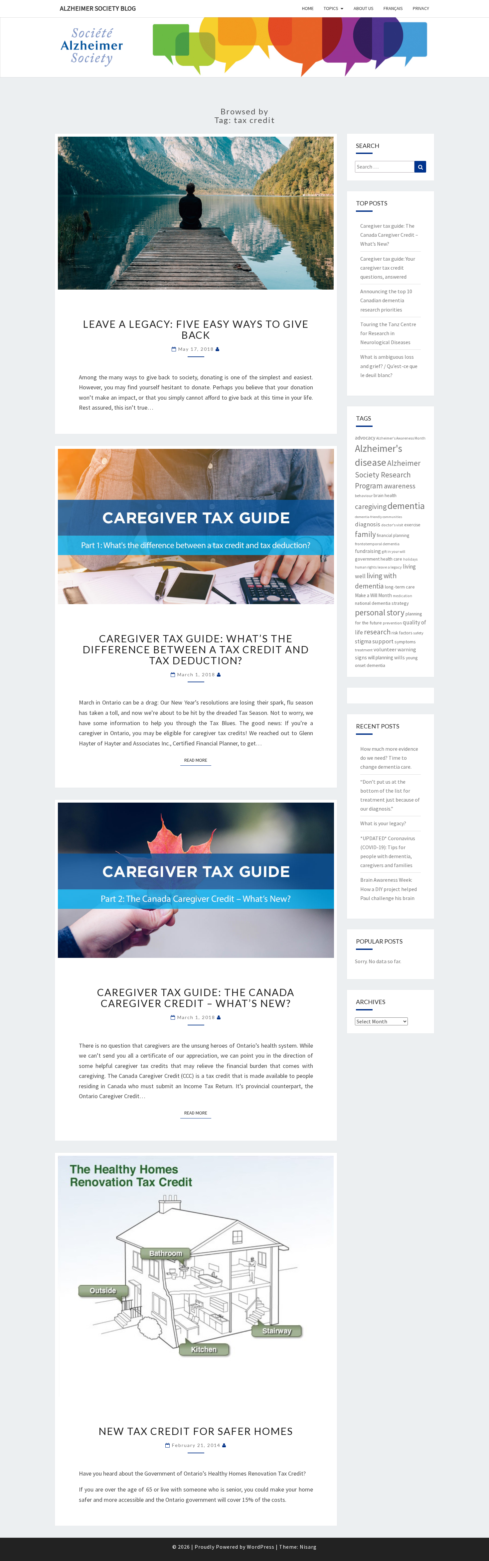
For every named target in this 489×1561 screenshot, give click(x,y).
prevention (392, 622)
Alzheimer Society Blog (98, 8)
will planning (380, 657)
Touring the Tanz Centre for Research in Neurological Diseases (388, 333)
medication (402, 595)
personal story (380, 612)
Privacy (421, 8)
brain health (385, 495)
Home (308, 8)
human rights (366, 567)
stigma (363, 641)
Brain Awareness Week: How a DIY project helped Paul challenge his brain (388, 888)
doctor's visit (392, 524)
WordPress (260, 1546)
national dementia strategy (382, 603)
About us (364, 8)
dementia (406, 506)
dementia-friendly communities (378, 517)
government (367, 559)
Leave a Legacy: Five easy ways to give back (196, 329)
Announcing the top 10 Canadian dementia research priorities (386, 300)
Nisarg (308, 1546)
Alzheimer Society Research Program (387, 474)
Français (393, 8)
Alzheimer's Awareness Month (400, 438)
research (377, 631)
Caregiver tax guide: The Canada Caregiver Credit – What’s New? (195, 997)
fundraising (368, 551)
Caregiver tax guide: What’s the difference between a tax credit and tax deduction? (195, 649)
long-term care (400, 587)
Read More (197, 760)
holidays (410, 559)
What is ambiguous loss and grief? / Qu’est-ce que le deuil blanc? (388, 365)
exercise (412, 525)
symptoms (405, 642)
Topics (331, 8)
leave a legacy (390, 567)
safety (418, 632)
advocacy (365, 438)
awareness (399, 485)
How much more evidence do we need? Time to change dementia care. (389, 757)
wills (399, 657)
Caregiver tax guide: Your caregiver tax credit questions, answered (387, 267)
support (383, 641)
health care (391, 559)
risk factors (402, 633)
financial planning (393, 535)
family (365, 534)
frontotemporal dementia (377, 543)
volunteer (385, 649)
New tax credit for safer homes (195, 1431)
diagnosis (367, 524)
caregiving (371, 506)
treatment (364, 649)
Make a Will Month (373, 595)
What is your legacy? (383, 823)
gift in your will (393, 551)
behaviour (364, 495)
